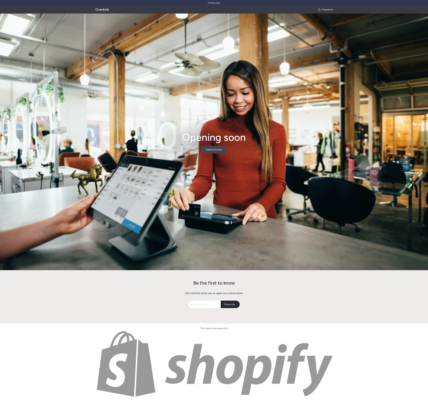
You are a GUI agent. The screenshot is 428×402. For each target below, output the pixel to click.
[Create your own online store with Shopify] (214, 397)
